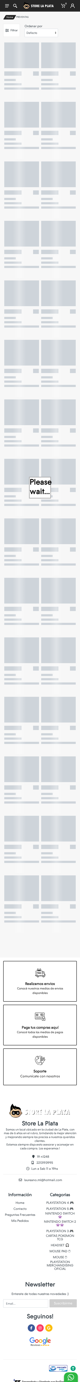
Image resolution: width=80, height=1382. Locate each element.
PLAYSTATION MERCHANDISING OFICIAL (60, 1265)
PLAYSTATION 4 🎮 (60, 1202)
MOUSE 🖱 (60, 1257)
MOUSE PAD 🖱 (59, 1251)
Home (9, 17)
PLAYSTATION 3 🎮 (60, 1231)
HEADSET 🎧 (60, 1245)
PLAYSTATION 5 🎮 (60, 1208)
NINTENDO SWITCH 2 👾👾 (60, 1223)
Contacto (20, 1208)
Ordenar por (33, 26)
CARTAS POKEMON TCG (60, 1237)
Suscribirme (63, 1303)
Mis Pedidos (20, 1220)
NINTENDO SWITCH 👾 (60, 1215)
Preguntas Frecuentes (20, 1214)
